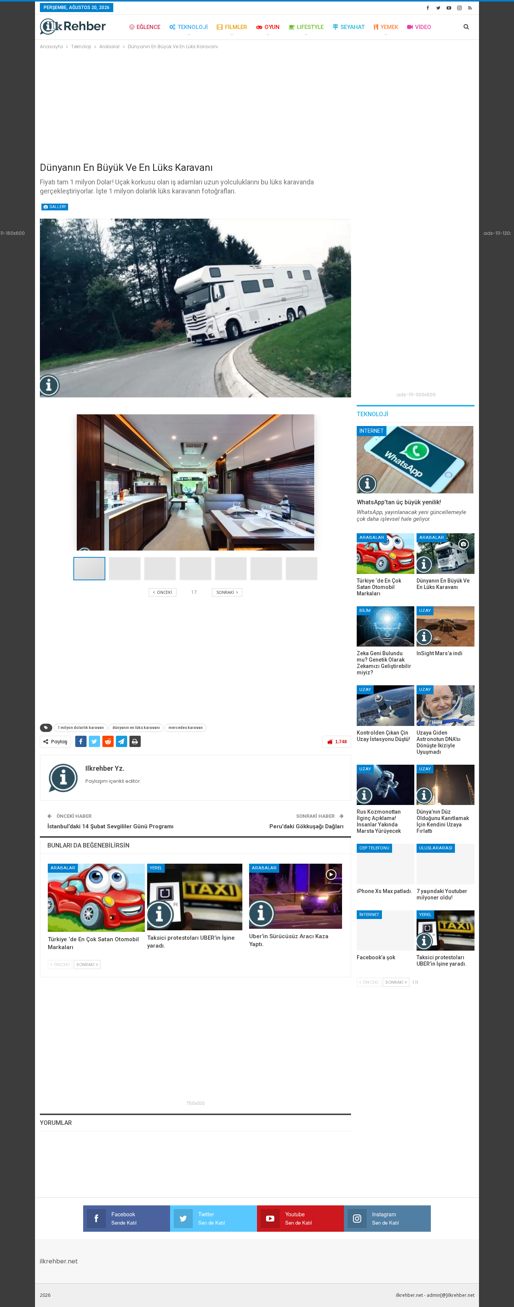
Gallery (57, 207)
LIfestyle (310, 27)
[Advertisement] (257, 107)
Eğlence (148, 27)
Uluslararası (435, 848)
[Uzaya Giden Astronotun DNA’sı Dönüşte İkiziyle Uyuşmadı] (445, 705)
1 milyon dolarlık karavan (81, 728)
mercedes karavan (186, 728)
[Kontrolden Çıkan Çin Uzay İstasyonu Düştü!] (386, 705)
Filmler (236, 27)
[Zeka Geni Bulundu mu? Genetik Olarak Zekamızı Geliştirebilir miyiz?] (386, 626)
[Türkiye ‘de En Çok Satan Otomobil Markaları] (96, 898)
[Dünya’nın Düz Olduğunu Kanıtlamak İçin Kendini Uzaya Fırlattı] (445, 785)
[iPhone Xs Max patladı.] (386, 864)
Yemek (389, 27)
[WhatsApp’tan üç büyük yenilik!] (415, 460)
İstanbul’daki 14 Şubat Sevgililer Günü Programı (110, 826)
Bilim (365, 610)
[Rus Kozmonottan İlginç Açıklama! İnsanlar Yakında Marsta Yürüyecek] (386, 785)
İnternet (371, 431)
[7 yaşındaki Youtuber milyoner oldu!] (445, 864)
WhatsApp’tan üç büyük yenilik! (399, 502)
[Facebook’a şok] (386, 930)
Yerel (156, 867)
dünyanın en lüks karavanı (136, 728)
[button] (126, 569)
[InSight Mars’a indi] (445, 626)
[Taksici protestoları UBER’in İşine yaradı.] (194, 897)
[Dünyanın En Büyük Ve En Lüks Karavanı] (445, 553)
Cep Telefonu (374, 848)
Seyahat (353, 27)
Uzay (425, 610)
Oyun (272, 27)
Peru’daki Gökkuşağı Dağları (306, 826)
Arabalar (62, 867)
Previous (41, 308)
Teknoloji (193, 27)
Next (349, 308)
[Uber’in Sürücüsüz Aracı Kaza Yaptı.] (295, 896)
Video (423, 27)
